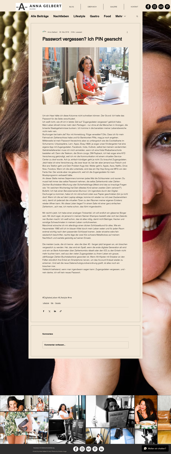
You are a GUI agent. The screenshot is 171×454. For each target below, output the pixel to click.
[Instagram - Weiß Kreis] (82, 449)
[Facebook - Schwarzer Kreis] (148, 6)
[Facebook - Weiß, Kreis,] (75, 449)
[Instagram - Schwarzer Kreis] (154, 6)
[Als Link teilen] (61, 311)
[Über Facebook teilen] (43, 311)
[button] (137, 16)
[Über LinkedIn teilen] (55, 311)
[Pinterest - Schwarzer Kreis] (167, 6)
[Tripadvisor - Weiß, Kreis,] (88, 449)
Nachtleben (61, 16)
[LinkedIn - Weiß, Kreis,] (101, 449)
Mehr (119, 16)
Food (107, 16)
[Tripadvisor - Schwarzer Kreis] (161, 6)
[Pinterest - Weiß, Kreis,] (95, 449)
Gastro (94, 16)
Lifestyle (79, 16)
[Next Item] (167, 419)
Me (52, 303)
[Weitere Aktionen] (127, 32)
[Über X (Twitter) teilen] (49, 311)
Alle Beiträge (40, 16)
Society (58, 303)
